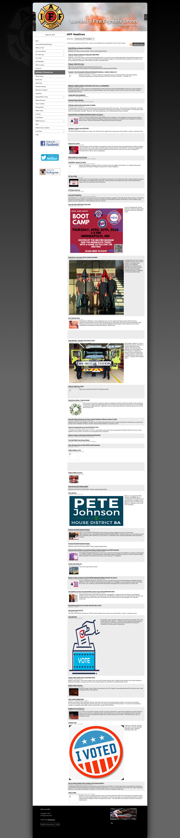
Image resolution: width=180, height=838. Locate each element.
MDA (37, 124)
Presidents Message (41, 86)
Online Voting (39, 110)
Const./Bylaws (39, 117)
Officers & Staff (40, 48)
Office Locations (40, 65)
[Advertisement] (92, 137)
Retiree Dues (39, 79)
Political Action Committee (43, 128)
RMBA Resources (40, 121)
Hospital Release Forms (42, 97)
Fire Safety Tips (40, 54)
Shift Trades (39, 83)
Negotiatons (39, 93)
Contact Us (39, 68)
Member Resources (44, 72)
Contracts (38, 114)
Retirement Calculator (41, 90)
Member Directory (40, 100)
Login (37, 134)
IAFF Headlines (40, 61)
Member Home (39, 76)
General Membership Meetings (44, 44)
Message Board (40, 107)
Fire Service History (41, 51)
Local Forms (39, 131)
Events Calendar (40, 103)
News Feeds (39, 58)
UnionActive (51, 820)
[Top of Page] (112, 823)
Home (37, 41)
